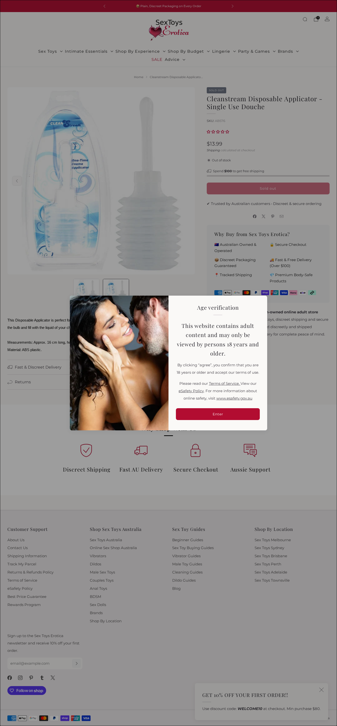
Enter (218, 414)
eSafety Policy (191, 391)
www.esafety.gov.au (234, 398)
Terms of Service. (225, 383)
